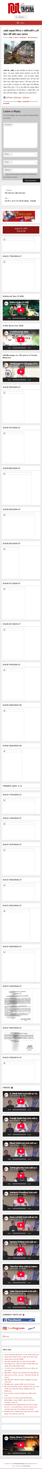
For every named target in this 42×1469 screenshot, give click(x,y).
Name (7, 154)
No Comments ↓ (33, 37)
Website (7, 170)
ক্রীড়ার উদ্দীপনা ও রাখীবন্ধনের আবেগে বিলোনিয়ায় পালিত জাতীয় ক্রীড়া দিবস (21, 1373)
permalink (6, 103)
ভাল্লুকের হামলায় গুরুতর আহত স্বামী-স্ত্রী (13, 1359)
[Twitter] (9, 97)
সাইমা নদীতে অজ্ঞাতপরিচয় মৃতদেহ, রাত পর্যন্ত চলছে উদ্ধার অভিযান (19, 1361)
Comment (8, 124)
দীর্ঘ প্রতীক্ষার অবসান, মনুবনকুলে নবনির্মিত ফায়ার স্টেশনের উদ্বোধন (19, 1384)
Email (6, 162)
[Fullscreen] (36, 318)
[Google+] (18, 97)
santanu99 (23, 37)
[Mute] (33, 318)
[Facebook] (4, 97)
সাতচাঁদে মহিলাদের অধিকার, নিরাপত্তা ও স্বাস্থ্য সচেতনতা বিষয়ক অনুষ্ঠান (20, 1357)
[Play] (5, 318)
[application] (21, 310)
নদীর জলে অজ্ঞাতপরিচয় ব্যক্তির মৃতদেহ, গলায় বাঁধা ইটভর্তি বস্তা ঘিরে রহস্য (21, 1355)
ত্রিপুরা (19, 101)
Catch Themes (26, 1466)
